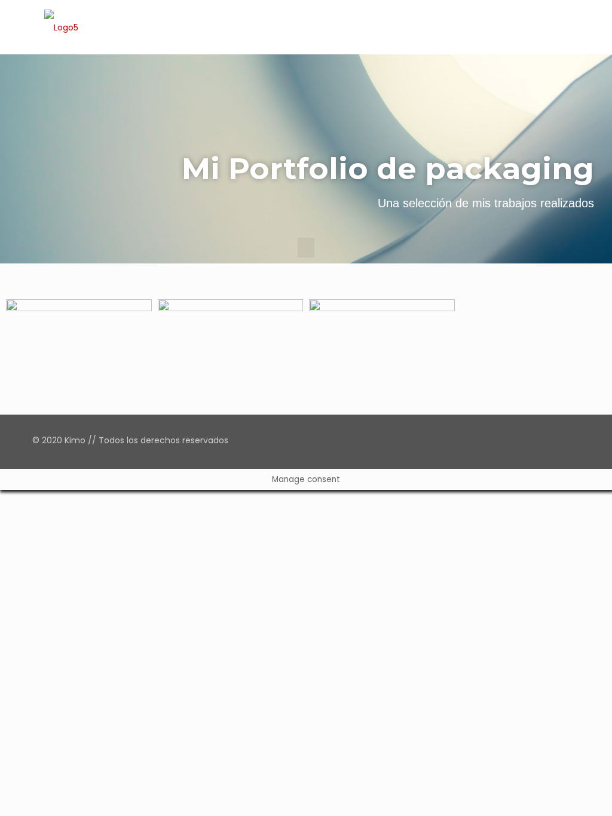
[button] (306, 247)
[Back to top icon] (567, 440)
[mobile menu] (560, 27)
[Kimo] (61, 27)
